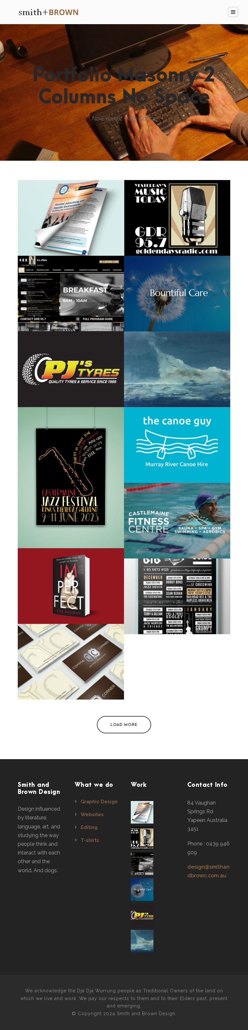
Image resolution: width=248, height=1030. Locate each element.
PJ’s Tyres (71, 372)
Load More (124, 724)
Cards (71, 681)
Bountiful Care (177, 296)
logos (177, 237)
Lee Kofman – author (71, 589)
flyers (71, 237)
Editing (89, 827)
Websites (92, 814)
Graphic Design (99, 802)
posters (70, 497)
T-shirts (90, 840)
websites (71, 308)
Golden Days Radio (71, 296)
